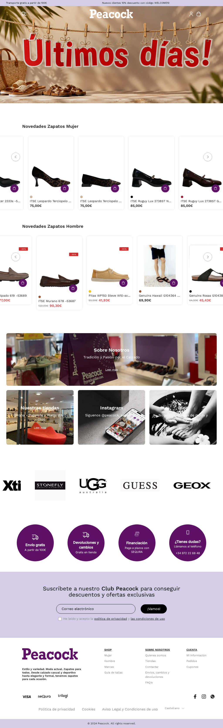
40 (32, 146)
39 (50, 140)
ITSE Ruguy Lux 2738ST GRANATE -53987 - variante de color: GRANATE (67, 197)
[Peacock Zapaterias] (111, 13)
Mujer (108, 655)
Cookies (88, 709)
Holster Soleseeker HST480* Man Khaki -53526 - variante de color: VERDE (213, 291)
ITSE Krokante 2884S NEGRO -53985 (138, 201)
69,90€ (17, 300)
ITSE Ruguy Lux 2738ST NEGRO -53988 (37, 201)
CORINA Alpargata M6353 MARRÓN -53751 (188, 195)
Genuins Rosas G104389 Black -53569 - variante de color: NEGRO (62, 291)
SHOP (108, 649)
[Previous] (15, 157)
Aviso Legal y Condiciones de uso (130, 709)
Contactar (152, 666)
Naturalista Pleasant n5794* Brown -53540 (132, 295)
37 (32, 140)
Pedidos (191, 661)
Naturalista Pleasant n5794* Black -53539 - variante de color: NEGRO (163, 291)
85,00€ (22, 206)
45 (95, 240)
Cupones (192, 666)
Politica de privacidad (57, 709)
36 (23, 140)
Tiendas (150, 661)
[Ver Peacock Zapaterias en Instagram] (203, 696)
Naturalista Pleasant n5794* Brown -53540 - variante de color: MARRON (112, 291)
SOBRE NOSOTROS (157, 649)
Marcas (109, 666)
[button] (23, 14)
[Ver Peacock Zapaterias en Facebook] (195, 696)
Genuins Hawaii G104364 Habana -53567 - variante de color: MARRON (12, 291)
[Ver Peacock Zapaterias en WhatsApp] (212, 696)
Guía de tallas (113, 672)
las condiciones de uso (148, 618)
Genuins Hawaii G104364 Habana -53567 (32, 295)
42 (36, 240)
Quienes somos (155, 655)
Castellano (172, 708)
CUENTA (191, 649)
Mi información (196, 655)
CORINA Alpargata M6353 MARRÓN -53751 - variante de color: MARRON (168, 191)
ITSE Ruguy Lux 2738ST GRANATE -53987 (87, 201)
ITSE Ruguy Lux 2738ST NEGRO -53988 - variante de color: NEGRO (17, 197)
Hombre (109, 661)
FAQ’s (149, 682)
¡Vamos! (153, 609)
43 (182, 240)
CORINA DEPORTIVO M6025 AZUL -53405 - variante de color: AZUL (218, 191)
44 (86, 240)
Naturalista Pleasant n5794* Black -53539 (183, 295)
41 (41, 146)
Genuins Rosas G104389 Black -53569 (82, 295)
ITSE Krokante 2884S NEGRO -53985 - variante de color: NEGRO (118, 197)
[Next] (207, 157)
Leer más (111, 369)
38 (41, 140)
